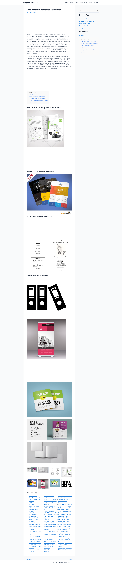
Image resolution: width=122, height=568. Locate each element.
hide (34, 92)
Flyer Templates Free (34, 518)
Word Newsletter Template (50, 501)
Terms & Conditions (93, 2)
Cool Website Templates (64, 499)
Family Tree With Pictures (64, 526)
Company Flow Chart (84, 25)
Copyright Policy (69, 2)
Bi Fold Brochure (33, 496)
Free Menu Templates (49, 533)
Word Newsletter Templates (50, 514)
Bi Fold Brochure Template (35, 526)
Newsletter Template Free (50, 538)
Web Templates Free (48, 516)
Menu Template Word (49, 521)
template (81, 35)
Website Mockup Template (64, 523)
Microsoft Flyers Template (64, 506)
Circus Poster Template (85, 19)
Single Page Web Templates (65, 507)
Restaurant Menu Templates (65, 496)
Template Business (30, 2)
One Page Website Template (65, 528)
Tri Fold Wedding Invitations (65, 504)
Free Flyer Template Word (50, 523)
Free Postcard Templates (35, 543)
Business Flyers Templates (64, 524)
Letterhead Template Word (50, 531)
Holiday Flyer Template (63, 509)
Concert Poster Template (64, 521)
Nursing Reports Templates (85, 28)
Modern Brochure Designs (50, 524)
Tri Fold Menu (32, 516)
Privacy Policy (83, 2)
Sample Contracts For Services (86, 21)
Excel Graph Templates (63, 497)
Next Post (72, 559)
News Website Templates (50, 541)
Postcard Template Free (49, 506)
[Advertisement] (37, 24)
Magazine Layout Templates (65, 543)
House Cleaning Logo (63, 519)
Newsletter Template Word (50, 511)
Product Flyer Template (34, 541)
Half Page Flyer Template (35, 539)
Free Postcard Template (49, 543)
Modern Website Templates (64, 538)
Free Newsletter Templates (64, 518)
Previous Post (28, 559)
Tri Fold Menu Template (34, 497)
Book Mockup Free (62, 529)
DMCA (76, 2)
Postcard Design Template (50, 526)
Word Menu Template (63, 516)
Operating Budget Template (65, 548)
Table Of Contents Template (50, 512)
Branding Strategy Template (50, 499)
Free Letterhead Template (35, 531)
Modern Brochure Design (35, 544)
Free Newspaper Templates (64, 514)
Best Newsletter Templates (50, 544)
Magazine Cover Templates (64, 549)
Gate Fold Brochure (48, 539)
